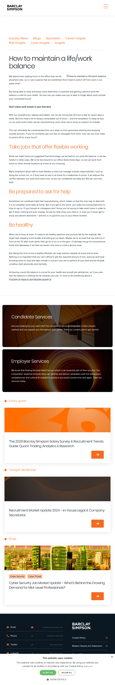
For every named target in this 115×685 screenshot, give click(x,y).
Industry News (18, 38)
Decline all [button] (67, 672)
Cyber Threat (34, 576)
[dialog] (57, 669)
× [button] (112, 657)
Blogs (37, 38)
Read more (88, 666)
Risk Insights (17, 42)
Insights (60, 42)
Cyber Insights (40, 42)
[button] (57, 679)
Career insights (75, 38)
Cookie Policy (79, 637)
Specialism (53, 38)
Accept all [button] (48, 672)
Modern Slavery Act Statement (87, 646)
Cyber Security (17, 576)
